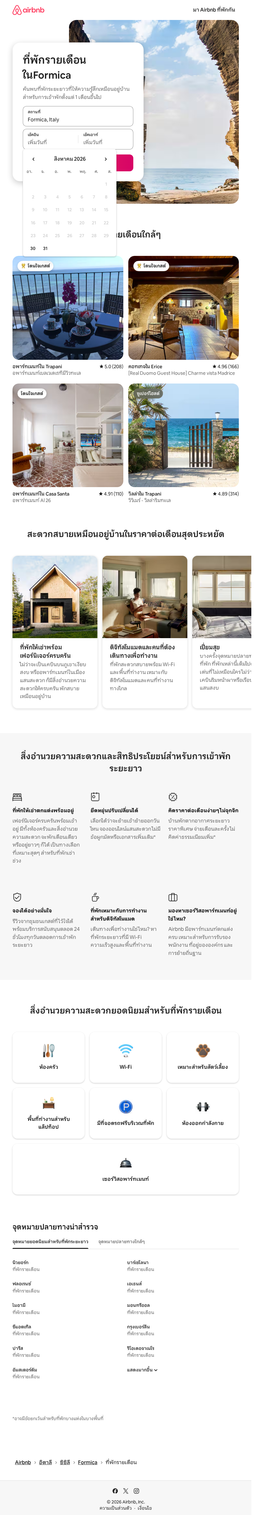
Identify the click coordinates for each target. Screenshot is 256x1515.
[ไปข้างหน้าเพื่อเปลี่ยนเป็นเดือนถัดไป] (105, 159)
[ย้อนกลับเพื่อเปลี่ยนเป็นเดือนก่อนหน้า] (34, 159)
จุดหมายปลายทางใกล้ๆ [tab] (121, 1241)
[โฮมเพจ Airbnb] (28, 10)
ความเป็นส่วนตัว (116, 1508)
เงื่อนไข (145, 1508)
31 (45, 248)
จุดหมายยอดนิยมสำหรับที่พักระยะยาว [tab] (50, 1241)
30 (33, 248)
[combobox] (78, 119)
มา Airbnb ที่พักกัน (214, 10)
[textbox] (50, 142)
